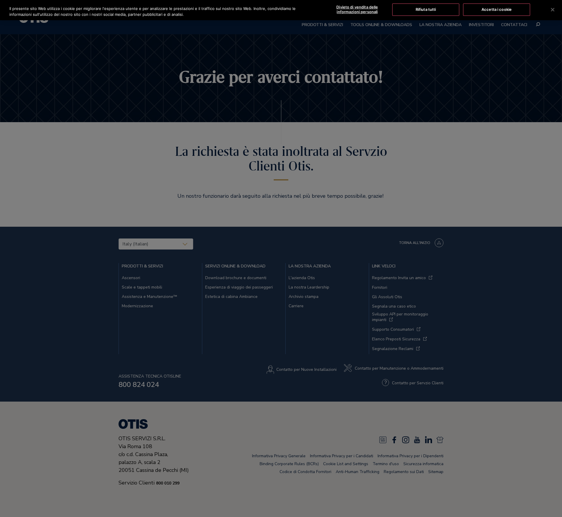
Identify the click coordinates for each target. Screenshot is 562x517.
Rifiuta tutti (426, 9)
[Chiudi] (552, 9)
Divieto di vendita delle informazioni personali (357, 9)
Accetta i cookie (497, 9)
